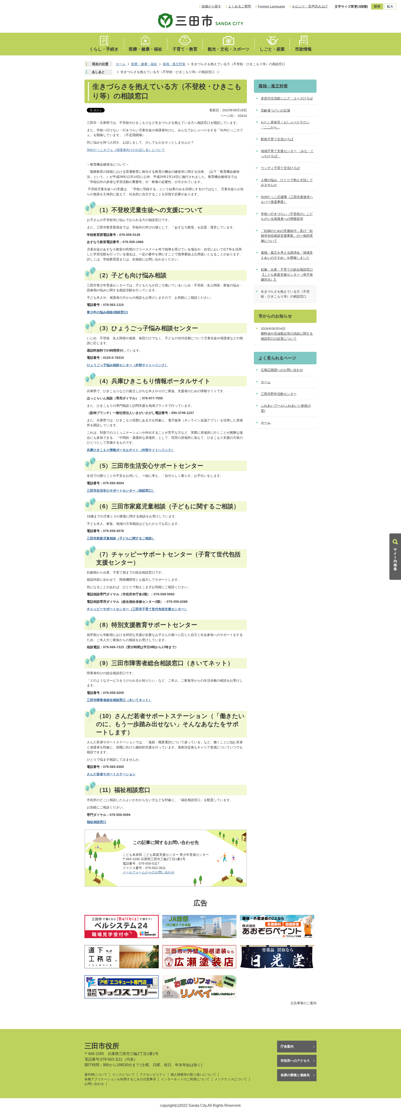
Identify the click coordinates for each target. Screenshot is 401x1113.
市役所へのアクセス (295, 1060)
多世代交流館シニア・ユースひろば (287, 98)
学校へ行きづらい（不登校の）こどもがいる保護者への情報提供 (287, 216)
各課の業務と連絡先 (295, 1075)
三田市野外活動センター (279, 394)
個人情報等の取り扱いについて (193, 1074)
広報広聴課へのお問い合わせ (282, 370)
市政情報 (303, 49)
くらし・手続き (104, 49)
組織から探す (211, 6)
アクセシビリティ (153, 1074)
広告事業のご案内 (304, 1003)
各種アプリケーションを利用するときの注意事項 (120, 1079)
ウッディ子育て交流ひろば (280, 168)
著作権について (95, 1074)
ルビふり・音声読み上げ (310, 6)
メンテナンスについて (230, 1079)
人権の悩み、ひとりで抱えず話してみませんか (287, 182)
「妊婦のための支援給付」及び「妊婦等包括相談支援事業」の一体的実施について (287, 236)
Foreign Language (271, 6)
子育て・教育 (184, 49)
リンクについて (123, 1074)
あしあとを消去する (218, 72)
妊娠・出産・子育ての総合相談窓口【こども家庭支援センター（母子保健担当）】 (287, 274)
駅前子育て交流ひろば (277, 139)
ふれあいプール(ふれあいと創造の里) (286, 408)
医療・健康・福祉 (145, 49)
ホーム (121, 64)
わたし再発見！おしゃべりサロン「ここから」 (285, 124)
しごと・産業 (272, 49)
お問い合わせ (94, 1084)
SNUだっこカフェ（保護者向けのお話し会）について (126, 150)
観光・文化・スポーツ (228, 49)
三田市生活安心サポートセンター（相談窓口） (121, 490)
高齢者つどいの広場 (275, 110)
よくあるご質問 (239, 6)
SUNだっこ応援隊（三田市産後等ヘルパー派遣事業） (287, 199)
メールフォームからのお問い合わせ (149, 872)
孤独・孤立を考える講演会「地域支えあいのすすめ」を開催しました (287, 255)
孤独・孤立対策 (174, 64)
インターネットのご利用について (185, 1079)
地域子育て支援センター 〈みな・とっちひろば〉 (287, 153)
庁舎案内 (287, 1046)
